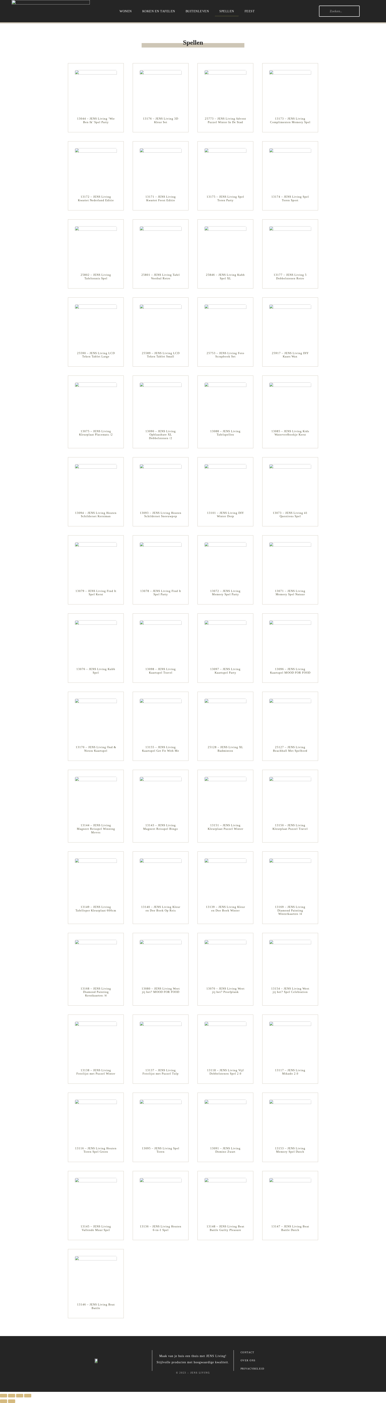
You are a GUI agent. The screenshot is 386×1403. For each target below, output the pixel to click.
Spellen (226, 11)
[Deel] (19, 1395)
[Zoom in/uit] (3, 1395)
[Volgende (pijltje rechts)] (11, 1401)
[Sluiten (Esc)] (27, 1395)
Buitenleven (197, 11)
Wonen (126, 11)
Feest (250, 11)
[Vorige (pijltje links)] (3, 1401)
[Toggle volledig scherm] (11, 1395)
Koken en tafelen (158, 11)
